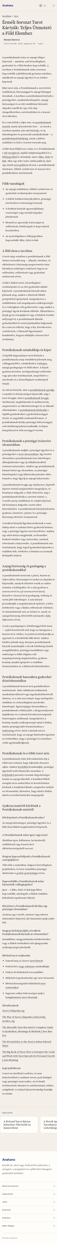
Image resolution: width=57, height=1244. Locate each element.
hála (48, 615)
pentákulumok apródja (42, 390)
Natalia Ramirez (12, 39)
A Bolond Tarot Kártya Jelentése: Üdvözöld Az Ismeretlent (17, 1125)
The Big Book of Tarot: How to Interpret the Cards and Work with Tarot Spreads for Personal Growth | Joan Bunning (28, 1056)
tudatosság (8, 730)
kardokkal (23, 767)
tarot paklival (21, 165)
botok (5, 315)
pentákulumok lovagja (37, 398)
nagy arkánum (26, 966)
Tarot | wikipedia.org (13, 1010)
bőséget (42, 363)
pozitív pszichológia (27, 873)
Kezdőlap (6, 16)
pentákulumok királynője (33, 410)
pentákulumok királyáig (15, 138)
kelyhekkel (8, 775)
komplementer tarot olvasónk (21, 997)
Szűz (47, 157)
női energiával (11, 152)
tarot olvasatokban (28, 454)
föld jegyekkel (9, 157)
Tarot (16, 16)
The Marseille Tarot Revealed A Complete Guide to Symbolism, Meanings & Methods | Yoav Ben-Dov (27, 1031)
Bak (4, 161)
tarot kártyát (36, 960)
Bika (41, 157)
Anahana (7, 5)
